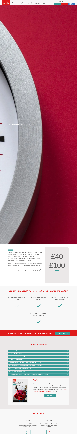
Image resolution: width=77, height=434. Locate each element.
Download (49, 395)
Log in (64, 3)
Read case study (61, 333)
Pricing (43, 3)
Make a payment (71, 4)
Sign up (56, 3)
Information (37, 3)
